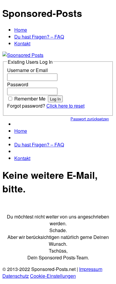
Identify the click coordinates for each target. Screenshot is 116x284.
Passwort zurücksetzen (89, 119)
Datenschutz (15, 275)
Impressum (90, 269)
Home (20, 29)
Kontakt (22, 43)
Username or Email (27, 70)
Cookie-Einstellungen (53, 275)
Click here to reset (65, 105)
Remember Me (30, 98)
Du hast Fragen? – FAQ (39, 36)
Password (17, 84)
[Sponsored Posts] (22, 55)
